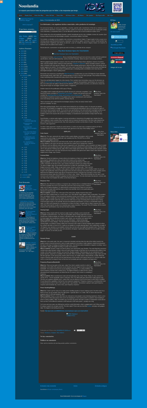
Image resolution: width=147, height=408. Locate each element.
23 (24, 95)
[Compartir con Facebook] (82, 330)
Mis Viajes (110, 15)
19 (24, 104)
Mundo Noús (28, 15)
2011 (22, 71)
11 (24, 149)
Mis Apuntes (89, 15)
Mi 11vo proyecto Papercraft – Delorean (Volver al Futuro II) (31, 213)
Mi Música (81, 15)
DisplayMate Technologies (65, 93)
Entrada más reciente (48, 386)
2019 (22, 53)
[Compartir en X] (81, 330)
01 (24, 172)
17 (24, 108)
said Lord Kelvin (58, 57)
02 (24, 169)
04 (24, 165)
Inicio (20, 15)
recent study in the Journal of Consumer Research (59, 82)
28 (24, 84)
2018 (22, 55)
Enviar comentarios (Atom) (55, 389)
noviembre (25, 175)
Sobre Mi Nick (50, 15)
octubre (24, 177)
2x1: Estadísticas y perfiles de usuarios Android (29, 143)
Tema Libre (60, 15)
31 (24, 77)
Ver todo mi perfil (115, 31)
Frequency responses (79, 63)
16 (24, 111)
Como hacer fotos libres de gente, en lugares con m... (29, 133)
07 (24, 158)
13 (24, 117)
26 (24, 88)
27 (24, 86)
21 (24, 99)
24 (24, 93)
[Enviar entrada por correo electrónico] (74, 330)
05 (24, 163)
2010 (22, 73)
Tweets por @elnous (119, 127)
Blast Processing (69, 73)
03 (24, 167)
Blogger (84, 396)
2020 (22, 51)
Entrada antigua (101, 386)
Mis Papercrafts (100, 15)
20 (24, 102)
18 (24, 106)
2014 (22, 64)
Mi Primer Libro (70, 15)
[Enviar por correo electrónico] (78, 330)
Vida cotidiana (60, 332)
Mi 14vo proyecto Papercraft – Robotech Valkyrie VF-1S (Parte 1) (31, 229)
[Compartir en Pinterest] (84, 330)
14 (24, 115)
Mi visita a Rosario (31, 242)
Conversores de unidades (27, 124)
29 (24, 82)
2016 (22, 60)
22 (24, 97)
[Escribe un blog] (79, 330)
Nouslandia (28, 6)
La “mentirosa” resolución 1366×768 (29, 120)
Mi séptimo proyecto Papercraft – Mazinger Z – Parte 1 (31, 188)
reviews (89, 306)
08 (24, 156)
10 (24, 152)
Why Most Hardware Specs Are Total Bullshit (73, 51)
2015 (22, 62)
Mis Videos (32, 40)
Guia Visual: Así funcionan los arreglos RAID (29, 128)
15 (24, 113)
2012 (22, 69)
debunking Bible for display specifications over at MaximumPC (65, 95)
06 (24, 161)
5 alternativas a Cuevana (26, 201)
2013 (22, 66)
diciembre (25, 75)
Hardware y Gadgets (50, 332)
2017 (22, 57)
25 (24, 90)
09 (24, 154)
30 (24, 79)
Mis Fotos (23, 36)
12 (24, 147)
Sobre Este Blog (38, 15)
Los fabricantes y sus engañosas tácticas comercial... (29, 138)
